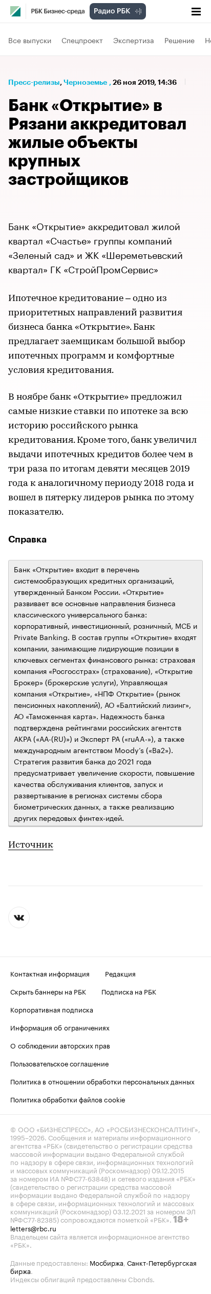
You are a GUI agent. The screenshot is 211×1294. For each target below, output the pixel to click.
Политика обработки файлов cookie (67, 1099)
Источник (30, 845)
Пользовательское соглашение (59, 1063)
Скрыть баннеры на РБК (48, 991)
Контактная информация (50, 973)
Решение (179, 39)
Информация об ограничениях (60, 1027)
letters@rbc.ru (33, 1228)
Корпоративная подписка (51, 1009)
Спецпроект (82, 39)
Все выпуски (29, 39)
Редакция (120, 973)
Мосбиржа (106, 1262)
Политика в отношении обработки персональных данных (102, 1081)
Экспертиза (133, 39)
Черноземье (85, 82)
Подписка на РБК (128, 991)
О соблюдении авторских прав (60, 1045)
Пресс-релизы (34, 82)
